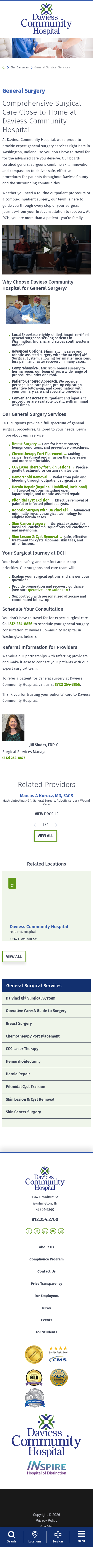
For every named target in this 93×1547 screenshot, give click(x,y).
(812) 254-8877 (13, 758)
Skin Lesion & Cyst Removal (30, 1099)
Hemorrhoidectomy (23, 1061)
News (46, 1308)
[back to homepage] (3, 67)
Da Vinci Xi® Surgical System (30, 998)
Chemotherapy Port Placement (33, 1036)
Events (46, 1320)
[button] (46, 249)
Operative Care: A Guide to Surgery (36, 1010)
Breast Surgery (19, 1023)
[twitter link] (37, 1231)
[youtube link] (53, 1231)
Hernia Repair (18, 1074)
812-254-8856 (21, 624)
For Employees (47, 1295)
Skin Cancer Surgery (23, 1112)
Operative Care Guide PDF (47, 590)
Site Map (46, 1526)
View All (45, 835)
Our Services (20, 67)
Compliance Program (46, 1259)
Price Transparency (46, 1283)
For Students (46, 1332)
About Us (46, 1247)
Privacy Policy (46, 1521)
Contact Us (46, 1271)
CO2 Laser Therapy (22, 1048)
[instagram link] (61, 1231)
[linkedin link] (45, 1231)
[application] (46, 249)
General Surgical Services (34, 986)
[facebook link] (29, 1231)
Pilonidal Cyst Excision (25, 1086)
